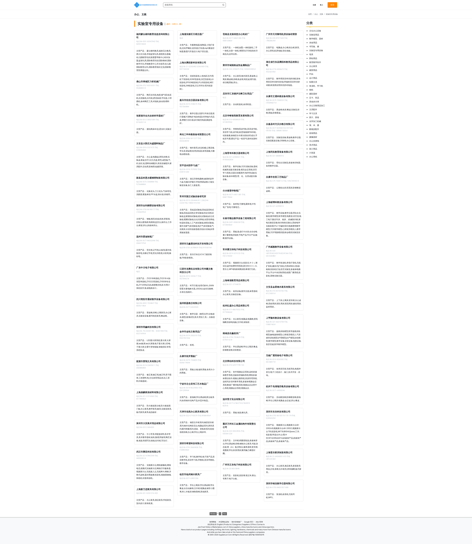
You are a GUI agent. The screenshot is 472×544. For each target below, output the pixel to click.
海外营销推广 (236, 522)
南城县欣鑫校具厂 (231, 333)
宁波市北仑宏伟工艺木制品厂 (194, 384)
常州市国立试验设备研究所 (193, 196)
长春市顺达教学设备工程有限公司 (239, 218)
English (220, 524)
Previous (213, 514)
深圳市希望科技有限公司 (192, 443)
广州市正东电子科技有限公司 (237, 464)
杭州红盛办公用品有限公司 (236, 305)
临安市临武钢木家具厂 (191, 474)
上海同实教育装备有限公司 (279, 152)
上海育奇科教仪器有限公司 (236, 153)
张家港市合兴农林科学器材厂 (150, 116)
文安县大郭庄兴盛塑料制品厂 (150, 143)
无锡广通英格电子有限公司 (279, 355)
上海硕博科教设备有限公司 (279, 202)
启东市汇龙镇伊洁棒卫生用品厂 (238, 93)
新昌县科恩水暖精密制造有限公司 (153, 177)
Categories (236, 524)
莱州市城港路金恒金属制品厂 (237, 65)
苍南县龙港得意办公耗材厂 (236, 34)
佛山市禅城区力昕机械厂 (148, 81)
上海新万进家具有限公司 (148, 489)
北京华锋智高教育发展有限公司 (238, 115)
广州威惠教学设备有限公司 (279, 247)
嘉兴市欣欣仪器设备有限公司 (194, 100)
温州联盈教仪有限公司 (191, 303)
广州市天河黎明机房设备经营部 (281, 34)
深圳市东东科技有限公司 (278, 411)
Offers (253, 524)
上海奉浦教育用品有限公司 (236, 280)
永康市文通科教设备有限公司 (280, 96)
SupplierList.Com (225, 535)
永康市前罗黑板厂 (188, 356)
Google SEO (248, 522)
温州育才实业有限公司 (234, 399)
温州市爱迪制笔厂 (145, 236)
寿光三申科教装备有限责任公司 (195, 134)
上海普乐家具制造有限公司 (279, 452)
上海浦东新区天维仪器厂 (192, 34)
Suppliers (246, 524)
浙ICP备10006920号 (256, 535)
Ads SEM (259, 522)
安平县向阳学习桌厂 (189, 165)
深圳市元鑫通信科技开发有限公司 (196, 243)
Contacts (261, 524)
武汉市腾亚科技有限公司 (148, 452)
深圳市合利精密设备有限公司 (150, 205)
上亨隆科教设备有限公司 (278, 318)
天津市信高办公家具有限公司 (194, 411)
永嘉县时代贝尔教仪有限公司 (280, 124)
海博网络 (212, 522)
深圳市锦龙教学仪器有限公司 (280, 483)
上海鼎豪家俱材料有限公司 (149, 392)
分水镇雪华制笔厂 (231, 190)
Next (224, 514)
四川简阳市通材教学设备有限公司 (153, 299)
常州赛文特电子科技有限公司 (237, 249)
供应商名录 (211, 524)
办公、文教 (318, 14)
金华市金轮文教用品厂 (191, 331)
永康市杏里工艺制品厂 (277, 177)
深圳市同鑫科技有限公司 (148, 327)
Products (227, 524)
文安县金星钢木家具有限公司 (280, 287)
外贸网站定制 (224, 522)
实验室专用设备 (332, 14)
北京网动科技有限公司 (234, 361)
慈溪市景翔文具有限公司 (148, 361)
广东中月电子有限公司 (147, 267)
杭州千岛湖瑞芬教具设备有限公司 (282, 386)
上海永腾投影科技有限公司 (193, 62)
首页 (332, 5)
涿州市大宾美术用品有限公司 (150, 423)
